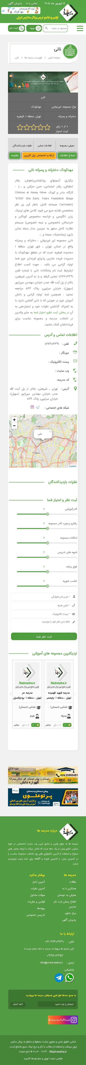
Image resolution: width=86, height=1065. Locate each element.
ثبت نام (13, 28)
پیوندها (41, 908)
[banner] (20, 10)
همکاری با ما (69, 888)
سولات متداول (37, 895)
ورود (32, 28)
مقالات (72, 882)
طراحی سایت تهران (53, 1058)
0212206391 (52, 343)
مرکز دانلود (70, 913)
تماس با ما (31, 3)
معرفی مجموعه (67, 146)
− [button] (14, 425)
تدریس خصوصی (35, 915)
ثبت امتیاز (62, 131)
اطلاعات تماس (44, 146)
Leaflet (72, 466)
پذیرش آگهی (15, 3)
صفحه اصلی (54, 58)
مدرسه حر (27, 693)
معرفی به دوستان (66, 895)
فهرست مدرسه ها (33, 58)
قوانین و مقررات (36, 901)
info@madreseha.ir (51, 962)
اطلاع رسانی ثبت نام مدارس (65, 904)
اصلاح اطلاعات (67, 155)
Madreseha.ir (58, 1051)
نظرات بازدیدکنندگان (22, 146)
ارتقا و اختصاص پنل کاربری (39, 155)
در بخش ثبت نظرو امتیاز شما (51, 312)
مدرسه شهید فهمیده (59, 693)
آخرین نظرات (38, 888)
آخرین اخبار (38, 882)
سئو (39, 1058)
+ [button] (14, 419)
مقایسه (14, 155)
